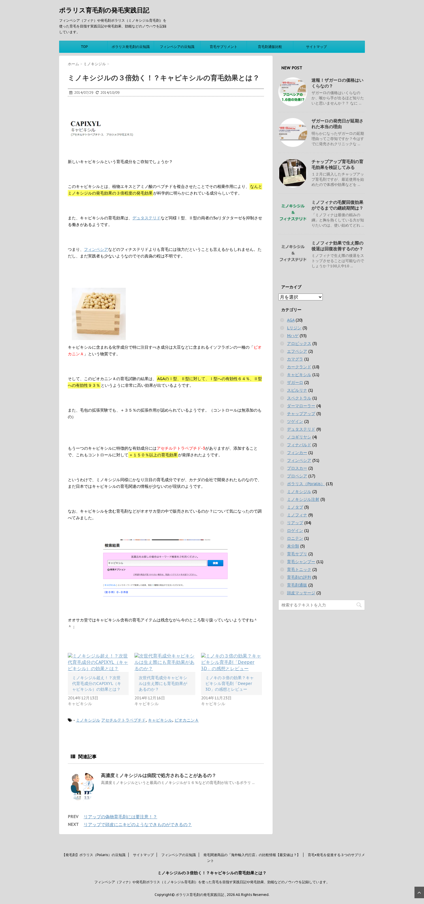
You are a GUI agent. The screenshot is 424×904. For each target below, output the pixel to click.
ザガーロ (295, 382)
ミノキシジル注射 (303, 499)
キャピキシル (160, 720)
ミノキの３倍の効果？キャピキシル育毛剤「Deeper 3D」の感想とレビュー (229, 683)
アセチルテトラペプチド (123, 720)
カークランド (299, 366)
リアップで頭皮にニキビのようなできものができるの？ (138, 824)
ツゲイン (295, 421)
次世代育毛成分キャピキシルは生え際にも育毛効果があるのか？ (163, 683)
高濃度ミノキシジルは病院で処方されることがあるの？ (158, 775)
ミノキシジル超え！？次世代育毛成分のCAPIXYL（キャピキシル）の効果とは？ (96, 683)
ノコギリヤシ (299, 437)
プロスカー (297, 468)
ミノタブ (295, 507)
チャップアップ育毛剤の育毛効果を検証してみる (337, 164)
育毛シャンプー (301, 561)
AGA (290, 320)
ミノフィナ (297, 515)
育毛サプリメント (223, 46)
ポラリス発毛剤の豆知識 (131, 46)
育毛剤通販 (297, 585)
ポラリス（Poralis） (306, 483)
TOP (84, 46)
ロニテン (295, 538)
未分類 (293, 546)
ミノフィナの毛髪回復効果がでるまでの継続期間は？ (337, 205)
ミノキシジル (88, 720)
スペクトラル (299, 398)
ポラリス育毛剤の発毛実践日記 (104, 10)
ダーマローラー (301, 405)
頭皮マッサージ (301, 592)
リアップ (295, 522)
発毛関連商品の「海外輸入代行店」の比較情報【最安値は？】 (251, 855)
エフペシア (297, 351)
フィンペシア (96, 249)
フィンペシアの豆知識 (177, 46)
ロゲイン (295, 530)
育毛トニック (299, 569)
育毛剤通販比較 (270, 46)
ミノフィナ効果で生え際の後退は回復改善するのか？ (337, 245)
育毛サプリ (297, 553)
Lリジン (294, 327)
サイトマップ (316, 46)
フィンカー (297, 452)
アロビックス (299, 343)
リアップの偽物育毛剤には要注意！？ (120, 816)
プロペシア (297, 476)
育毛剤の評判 (299, 577)
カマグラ (295, 359)
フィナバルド (299, 444)
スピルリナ (297, 390)
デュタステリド (146, 218)
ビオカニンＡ (187, 720)
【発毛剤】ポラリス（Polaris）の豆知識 (93, 855)
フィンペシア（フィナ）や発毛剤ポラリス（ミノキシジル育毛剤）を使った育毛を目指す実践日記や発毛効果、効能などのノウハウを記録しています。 (212, 882)
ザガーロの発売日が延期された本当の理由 (337, 123)
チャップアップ (301, 413)
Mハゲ (293, 335)
